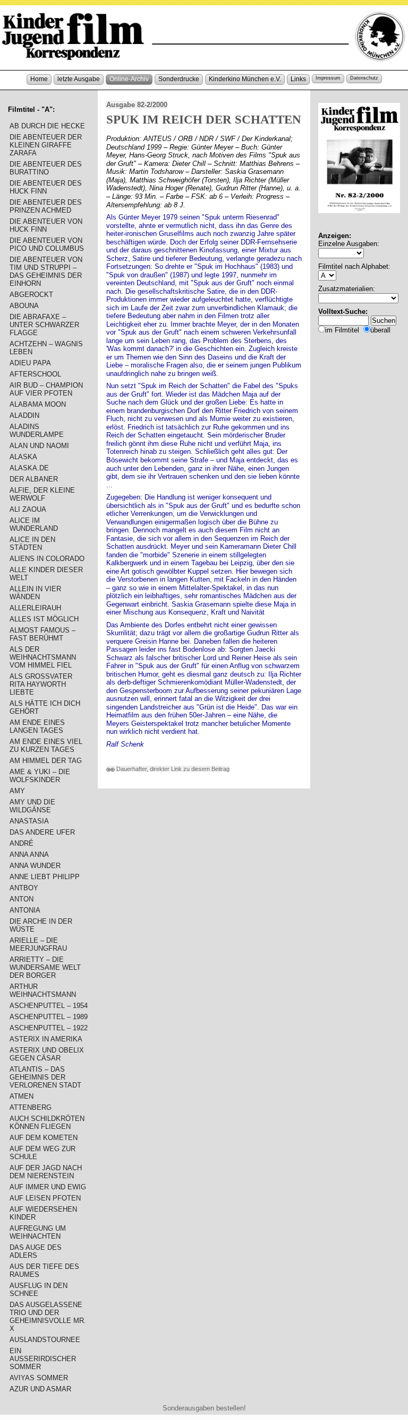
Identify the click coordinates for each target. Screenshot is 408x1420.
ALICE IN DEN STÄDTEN (32, 543)
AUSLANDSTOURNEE (45, 1340)
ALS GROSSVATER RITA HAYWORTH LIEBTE (41, 684)
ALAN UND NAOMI (39, 446)
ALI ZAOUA (28, 509)
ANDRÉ (21, 843)
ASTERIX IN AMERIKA (46, 1039)
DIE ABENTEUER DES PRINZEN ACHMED (46, 206)
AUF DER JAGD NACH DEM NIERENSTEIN (46, 1172)
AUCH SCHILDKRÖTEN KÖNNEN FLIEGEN (47, 1122)
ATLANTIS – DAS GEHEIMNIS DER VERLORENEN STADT (45, 1077)
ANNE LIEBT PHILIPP (45, 877)
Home (39, 79)
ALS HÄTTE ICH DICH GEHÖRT (45, 707)
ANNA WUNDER (35, 866)
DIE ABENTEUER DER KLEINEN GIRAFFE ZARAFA (46, 145)
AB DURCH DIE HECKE (47, 126)
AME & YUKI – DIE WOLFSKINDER (40, 776)
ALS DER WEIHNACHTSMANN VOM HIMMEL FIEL (43, 657)
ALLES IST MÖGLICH (44, 619)
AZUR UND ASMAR (40, 1389)
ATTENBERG (31, 1107)
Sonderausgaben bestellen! (204, 1408)
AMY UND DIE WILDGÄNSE (32, 806)
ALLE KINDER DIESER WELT (46, 574)
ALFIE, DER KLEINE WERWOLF (42, 494)
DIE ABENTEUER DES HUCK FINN (46, 187)
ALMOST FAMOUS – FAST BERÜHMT (42, 634)
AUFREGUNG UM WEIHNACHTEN (38, 1232)
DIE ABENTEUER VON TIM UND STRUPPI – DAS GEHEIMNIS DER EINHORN (46, 271)
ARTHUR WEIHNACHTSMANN (43, 990)
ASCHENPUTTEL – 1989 (49, 1017)
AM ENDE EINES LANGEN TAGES (37, 726)
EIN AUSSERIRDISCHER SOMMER (43, 1359)
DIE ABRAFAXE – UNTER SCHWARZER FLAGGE (44, 325)
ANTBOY (24, 888)
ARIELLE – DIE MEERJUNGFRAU (38, 944)
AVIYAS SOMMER (39, 1378)
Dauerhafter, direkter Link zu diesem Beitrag (172, 769)
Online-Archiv (129, 79)
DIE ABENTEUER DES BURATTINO (46, 168)
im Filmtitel (342, 330)
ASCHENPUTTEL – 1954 (49, 1006)
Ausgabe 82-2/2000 (136, 105)
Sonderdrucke (178, 79)
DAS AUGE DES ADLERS (36, 1251)
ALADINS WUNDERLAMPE (37, 431)
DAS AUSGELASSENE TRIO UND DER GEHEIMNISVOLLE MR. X (48, 1317)
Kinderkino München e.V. (245, 79)
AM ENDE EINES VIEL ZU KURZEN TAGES (46, 745)
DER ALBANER (34, 479)
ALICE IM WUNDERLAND (34, 524)
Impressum (328, 78)
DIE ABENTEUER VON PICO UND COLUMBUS (47, 244)
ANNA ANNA (29, 854)
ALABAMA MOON (38, 404)
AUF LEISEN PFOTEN (45, 1198)
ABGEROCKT (31, 295)
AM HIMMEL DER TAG (46, 761)
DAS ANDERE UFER (42, 832)
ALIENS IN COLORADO (47, 559)
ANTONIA (25, 910)
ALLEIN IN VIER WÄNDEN (35, 593)
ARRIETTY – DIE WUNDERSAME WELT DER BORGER (45, 967)
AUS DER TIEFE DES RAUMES (44, 1270)
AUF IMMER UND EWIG (48, 1187)
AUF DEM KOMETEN (44, 1138)
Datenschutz (364, 78)
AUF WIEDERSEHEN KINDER (43, 1213)
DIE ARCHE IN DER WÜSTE (41, 925)
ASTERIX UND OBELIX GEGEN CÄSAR (47, 1054)
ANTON (21, 899)
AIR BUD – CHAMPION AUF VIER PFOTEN (46, 389)
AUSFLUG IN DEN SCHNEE (38, 1290)
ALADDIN (24, 415)
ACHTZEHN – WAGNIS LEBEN (46, 348)
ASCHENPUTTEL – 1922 (49, 1028)
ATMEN (21, 1096)
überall (380, 330)
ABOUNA (24, 306)
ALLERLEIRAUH (35, 608)
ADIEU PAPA (30, 363)
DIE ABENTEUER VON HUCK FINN (46, 225)
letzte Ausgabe (78, 79)
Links (298, 79)
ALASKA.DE (29, 468)
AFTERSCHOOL (35, 374)
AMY (17, 791)
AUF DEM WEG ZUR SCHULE (42, 1153)
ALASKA (23, 457)
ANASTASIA (29, 821)
